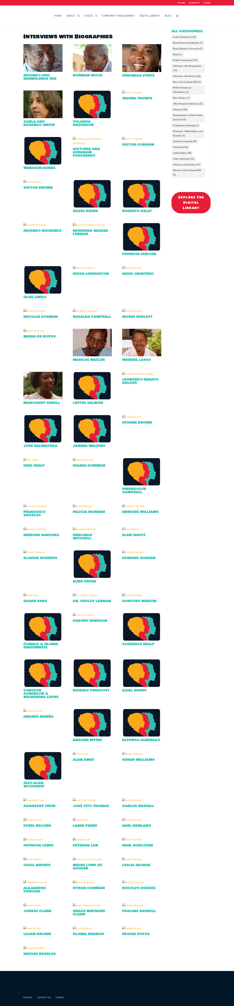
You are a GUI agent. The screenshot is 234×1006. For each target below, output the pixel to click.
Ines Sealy (34, 465)
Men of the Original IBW (187, 82)
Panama (180, 109)
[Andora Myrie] (92, 722)
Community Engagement (118, 16)
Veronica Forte (138, 75)
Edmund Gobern (139, 558)
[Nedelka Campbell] (92, 311)
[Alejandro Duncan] (43, 882)
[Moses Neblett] (141, 311)
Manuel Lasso (136, 359)
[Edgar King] (43, 595)
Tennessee (180, 147)
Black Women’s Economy (188, 48)
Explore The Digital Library (191, 202)
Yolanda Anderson (83, 123)
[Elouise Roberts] (43, 552)
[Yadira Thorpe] (141, 92)
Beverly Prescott (91, 690)
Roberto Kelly (137, 211)
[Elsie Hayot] (141, 529)
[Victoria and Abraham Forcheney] (92, 141)
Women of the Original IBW (187, 172)
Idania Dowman (89, 465)
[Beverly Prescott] (92, 673)
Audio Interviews (184, 37)
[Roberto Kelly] (141, 194)
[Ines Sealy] (43, 460)
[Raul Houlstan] (141, 840)
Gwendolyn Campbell (134, 490)
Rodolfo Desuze (138, 888)
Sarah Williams (138, 759)
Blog (168, 16)
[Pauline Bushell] (141, 905)
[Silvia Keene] (92, 194)
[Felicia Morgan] (92, 506)
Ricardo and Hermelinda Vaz (40, 77)
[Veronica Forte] (141, 58)
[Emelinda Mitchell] (92, 529)
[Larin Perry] (92, 820)
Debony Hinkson (90, 620)
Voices (88, 16)
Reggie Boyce (136, 934)
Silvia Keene (85, 211)
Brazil (177, 54)
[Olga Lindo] (43, 280)
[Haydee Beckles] (43, 948)
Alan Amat (83, 759)
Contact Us (194, 3)
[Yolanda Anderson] (92, 104)
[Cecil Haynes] (43, 859)
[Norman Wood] (92, 58)
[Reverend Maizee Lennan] (92, 225)
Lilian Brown (37, 934)
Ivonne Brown (137, 422)
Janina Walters (89, 445)
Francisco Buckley (34, 513)
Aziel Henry (134, 690)
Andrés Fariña (38, 716)
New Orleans (181, 97)
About (71, 16)
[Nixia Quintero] (141, 268)
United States (182, 153)
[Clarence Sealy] (141, 627)
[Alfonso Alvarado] (141, 722)
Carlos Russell (138, 806)
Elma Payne (84, 581)
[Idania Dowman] (92, 460)
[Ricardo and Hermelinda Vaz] (43, 58)
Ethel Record (37, 825)
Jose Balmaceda (40, 445)
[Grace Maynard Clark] (92, 905)
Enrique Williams (140, 511)
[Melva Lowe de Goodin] (92, 859)
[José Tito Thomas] (92, 800)
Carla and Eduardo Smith (39, 123)
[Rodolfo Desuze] (141, 882)
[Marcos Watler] (92, 342)
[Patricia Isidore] (141, 237)
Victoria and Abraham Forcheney (86, 152)
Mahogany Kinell (41, 402)
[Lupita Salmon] (92, 386)
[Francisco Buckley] (43, 506)
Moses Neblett (137, 316)
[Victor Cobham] (141, 139)
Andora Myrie (87, 740)
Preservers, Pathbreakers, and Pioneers (188, 133)
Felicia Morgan (89, 511)
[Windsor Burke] (43, 150)
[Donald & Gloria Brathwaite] (43, 627)
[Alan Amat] (92, 754)
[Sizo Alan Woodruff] (43, 766)
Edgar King (35, 601)
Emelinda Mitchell (82, 536)
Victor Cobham (138, 144)
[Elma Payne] (92, 564)
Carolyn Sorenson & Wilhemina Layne (40, 693)
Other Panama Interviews (188, 103)
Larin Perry (85, 825)
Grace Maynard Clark (89, 912)
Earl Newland (136, 825)
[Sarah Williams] (141, 754)
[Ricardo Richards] (43, 225)
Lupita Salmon (88, 402)
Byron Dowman (89, 888)
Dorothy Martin (139, 601)
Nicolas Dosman (40, 316)
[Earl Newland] (141, 820)
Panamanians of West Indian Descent (188, 117)
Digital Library (150, 16)
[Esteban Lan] (92, 840)
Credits (207, 3)
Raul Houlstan (137, 845)
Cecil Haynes (36, 865)
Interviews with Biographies (187, 68)
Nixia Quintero (138, 273)
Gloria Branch (88, 934)
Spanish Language (185, 141)
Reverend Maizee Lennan (90, 232)
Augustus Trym (39, 806)
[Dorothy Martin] (141, 595)
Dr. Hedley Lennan (92, 601)
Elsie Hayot (134, 535)
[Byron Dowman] (92, 882)
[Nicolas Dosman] (43, 311)
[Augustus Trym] (43, 800)
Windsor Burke (39, 167)
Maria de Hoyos (39, 336)
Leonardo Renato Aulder (140, 381)
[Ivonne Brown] (141, 417)
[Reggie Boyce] (141, 928)
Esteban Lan (85, 845)
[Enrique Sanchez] (43, 529)
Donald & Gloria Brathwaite (40, 645)
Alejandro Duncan (34, 889)
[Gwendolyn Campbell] (141, 472)
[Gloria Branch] (92, 928)
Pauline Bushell (139, 911)
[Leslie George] (141, 859)
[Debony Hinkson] (92, 615)
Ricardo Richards (42, 230)
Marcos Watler (89, 359)
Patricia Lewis (38, 845)
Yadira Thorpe (137, 98)
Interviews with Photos (187, 76)
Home (58, 16)
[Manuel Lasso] (141, 342)
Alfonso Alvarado (141, 740)
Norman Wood (88, 75)
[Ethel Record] (43, 820)
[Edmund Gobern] (141, 552)
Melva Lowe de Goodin (87, 866)
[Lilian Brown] (43, 928)
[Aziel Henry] (141, 673)
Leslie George (136, 865)
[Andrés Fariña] (43, 711)
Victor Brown (38, 187)
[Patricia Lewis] (43, 840)
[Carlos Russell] (141, 800)
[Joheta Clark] (43, 905)
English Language (185, 60)
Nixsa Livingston (91, 273)
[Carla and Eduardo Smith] (43, 104)
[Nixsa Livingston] (92, 268)
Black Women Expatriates (188, 42)
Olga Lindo (34, 297)
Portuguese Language (186, 125)
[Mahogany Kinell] (43, 386)
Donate (181, 3)
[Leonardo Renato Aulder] (141, 374)
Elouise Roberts (40, 558)
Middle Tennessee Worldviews (182, 90)
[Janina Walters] (92, 429)
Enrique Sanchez (41, 535)
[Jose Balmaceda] (43, 429)
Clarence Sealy (138, 644)
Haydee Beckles (39, 953)
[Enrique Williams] (141, 506)
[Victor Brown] (43, 182)
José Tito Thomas (91, 806)
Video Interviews (183, 158)
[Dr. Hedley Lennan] (92, 595)
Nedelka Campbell (92, 316)
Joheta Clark (37, 911)
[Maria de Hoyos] (43, 331)
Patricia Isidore (139, 254)
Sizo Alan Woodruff (33, 784)
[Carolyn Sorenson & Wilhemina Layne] (43, 673)
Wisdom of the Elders (186, 164)
